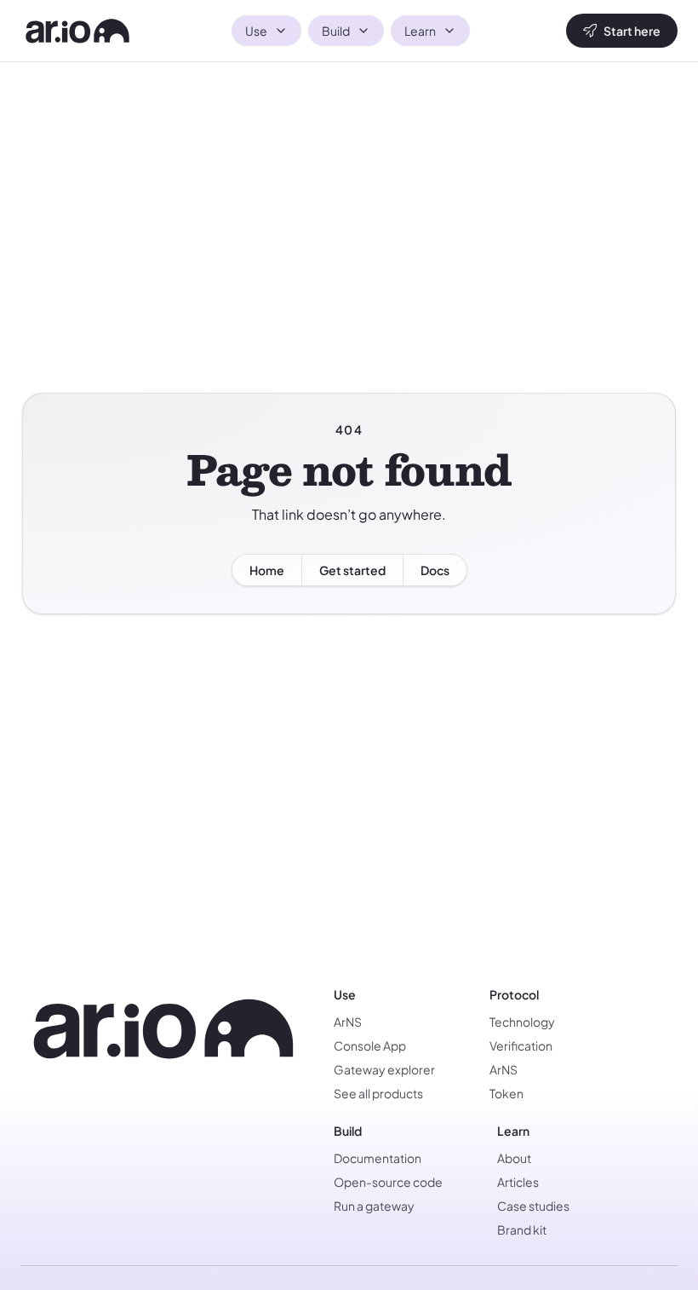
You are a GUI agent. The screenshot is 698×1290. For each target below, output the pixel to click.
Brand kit (521, 1229)
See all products (378, 1093)
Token (506, 1093)
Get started (352, 570)
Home (266, 570)
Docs (435, 570)
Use (256, 30)
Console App (370, 1045)
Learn (420, 30)
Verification (520, 1045)
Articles (518, 1181)
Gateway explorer (384, 1069)
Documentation (377, 1158)
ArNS (348, 1021)
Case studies (533, 1205)
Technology (522, 1021)
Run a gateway (374, 1205)
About (514, 1158)
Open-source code (388, 1181)
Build (336, 30)
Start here (632, 30)
